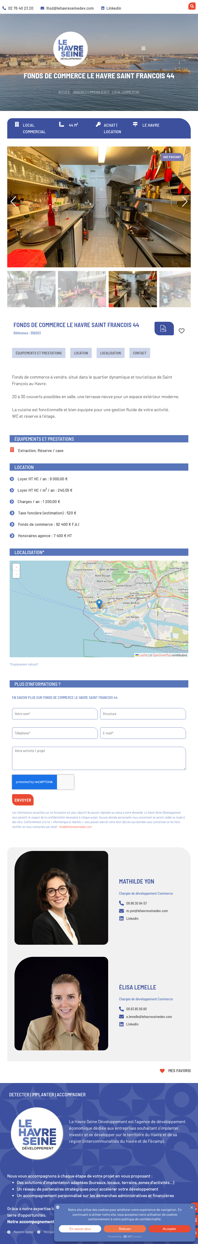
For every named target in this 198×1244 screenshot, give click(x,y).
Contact (140, 353)
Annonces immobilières (91, 92)
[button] (184, 201)
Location (81, 353)
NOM (14, 706)
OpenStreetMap (162, 655)
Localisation (110, 353)
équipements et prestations (39, 353)
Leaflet (143, 655)
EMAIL (103, 725)
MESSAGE (17, 745)
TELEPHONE (19, 725)
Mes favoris (179, 1070)
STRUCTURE (107, 706)
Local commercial (126, 92)
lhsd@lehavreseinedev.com (75, 827)
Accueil (64, 92)
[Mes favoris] (162, 1070)
